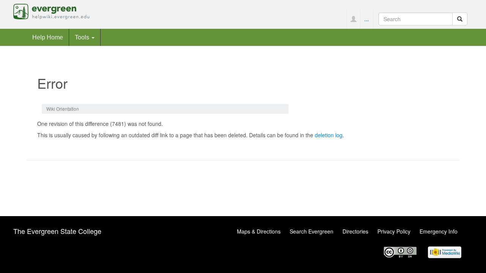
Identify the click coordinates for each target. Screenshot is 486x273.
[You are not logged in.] (353, 18)
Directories (355, 231)
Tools (83, 37)
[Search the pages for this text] (459, 19)
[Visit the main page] (51, 10)
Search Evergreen (311, 231)
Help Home (47, 37)
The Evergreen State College (57, 231)
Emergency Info (439, 231)
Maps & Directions (259, 231)
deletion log (328, 135)
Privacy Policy (393, 231)
